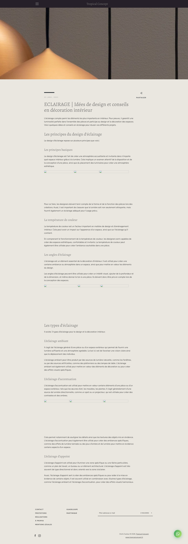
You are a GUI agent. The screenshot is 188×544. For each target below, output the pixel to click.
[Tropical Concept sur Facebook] (35, 535)
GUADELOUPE (72, 509)
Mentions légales (43, 524)
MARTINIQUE (72, 513)
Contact (39, 509)
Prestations (41, 513)
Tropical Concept (97, 4)
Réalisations (41, 517)
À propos (39, 521)
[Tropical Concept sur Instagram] (39, 535)
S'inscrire (145, 513)
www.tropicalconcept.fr (134, 537)
